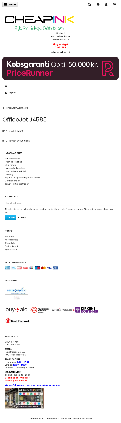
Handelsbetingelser (15, 168)
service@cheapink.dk (17, 379)
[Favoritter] (98, 4)
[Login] (106, 4)
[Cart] (115, 4)
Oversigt (9, 174)
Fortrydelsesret (12, 158)
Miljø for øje (11, 165)
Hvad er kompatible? (15, 171)
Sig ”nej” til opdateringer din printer (22, 177)
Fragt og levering (13, 161)
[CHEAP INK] (39, 21)
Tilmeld (10, 217)
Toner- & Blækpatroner (17, 184)
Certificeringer (12, 180)
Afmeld (22, 217)
